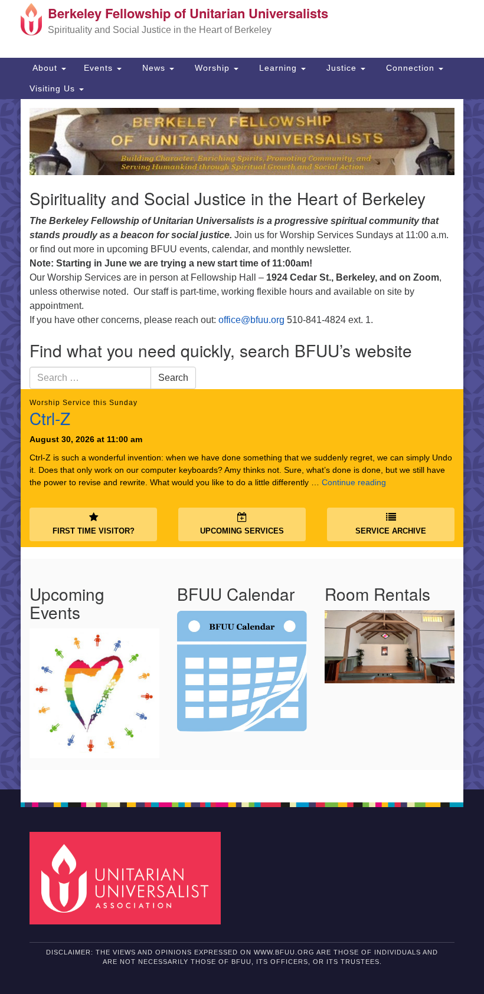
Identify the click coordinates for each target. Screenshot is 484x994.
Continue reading (354, 482)
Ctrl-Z (50, 418)
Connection (410, 68)
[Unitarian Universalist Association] (129, 877)
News (153, 68)
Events (100, 68)
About (45, 68)
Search (173, 378)
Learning (278, 68)
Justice (341, 68)
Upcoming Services (242, 530)
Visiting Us (54, 88)
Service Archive (390, 530)
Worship (212, 68)
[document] (242, 444)
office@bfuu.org (251, 320)
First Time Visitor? (94, 530)
